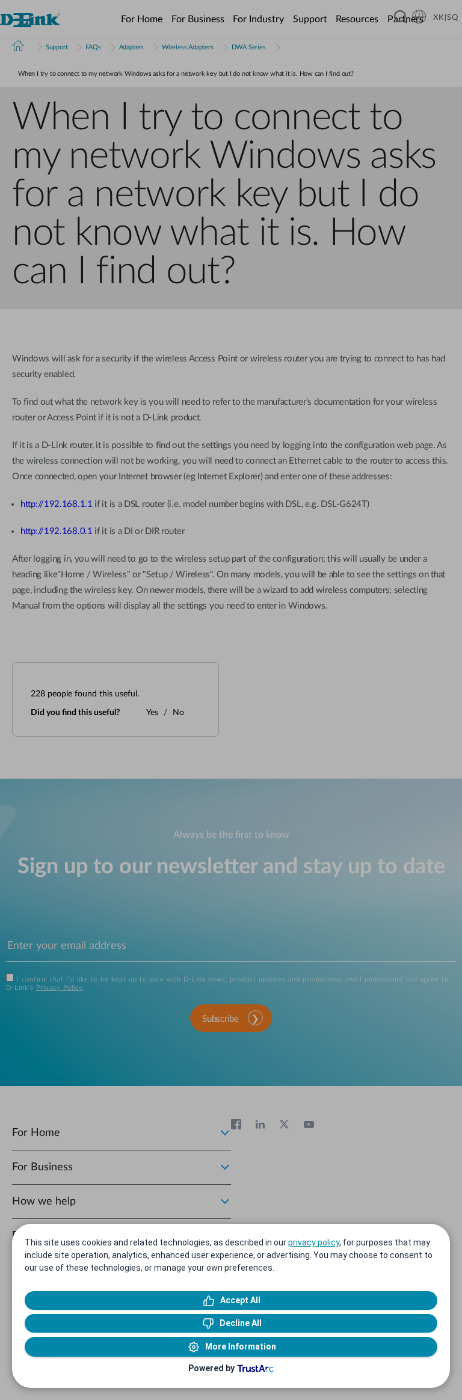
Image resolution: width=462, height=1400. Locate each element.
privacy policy (313, 1242)
